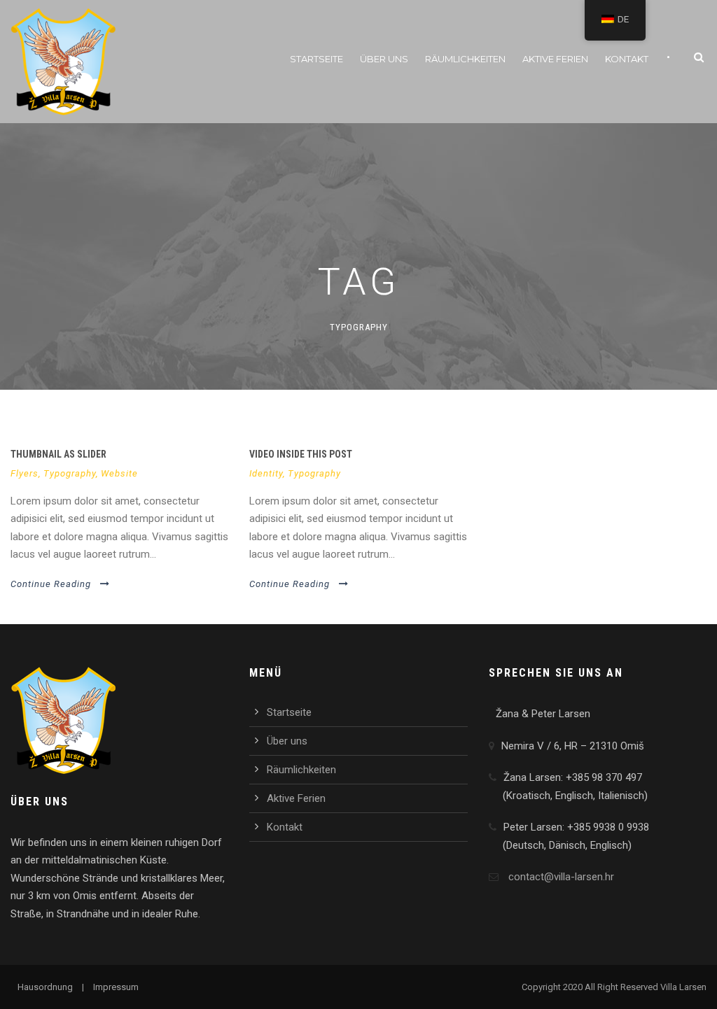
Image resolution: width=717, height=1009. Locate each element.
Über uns (384, 58)
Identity (266, 473)
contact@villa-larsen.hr (561, 876)
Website (119, 473)
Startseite (316, 58)
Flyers (25, 473)
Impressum (116, 987)
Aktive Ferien (555, 58)
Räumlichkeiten (465, 58)
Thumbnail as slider (58, 454)
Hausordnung (45, 987)
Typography (69, 473)
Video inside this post (300, 454)
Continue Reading (51, 584)
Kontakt (626, 58)
